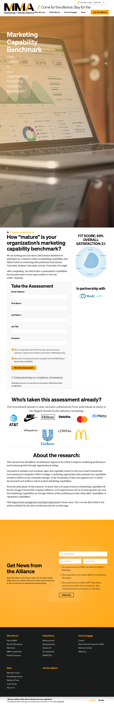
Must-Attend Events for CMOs (91, 644)
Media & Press (13, 680)
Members (11, 647)
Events (81, 640)
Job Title (15, 326)
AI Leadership (48, 651)
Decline (101, 700)
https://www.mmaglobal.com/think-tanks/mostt (36, 502)
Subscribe (97, 2)
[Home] (8, 232)
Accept (92, 700)
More (85, 13)
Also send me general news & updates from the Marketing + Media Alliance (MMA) (39, 360)
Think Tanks (12, 684)
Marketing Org (49, 644)
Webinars (82, 651)
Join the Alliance (100, 12)
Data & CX (47, 647)
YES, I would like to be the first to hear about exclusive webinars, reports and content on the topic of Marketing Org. (40, 351)
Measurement (49, 640)
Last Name (16, 314)
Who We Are (39, 12)
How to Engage (70, 12)
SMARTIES (47, 655)
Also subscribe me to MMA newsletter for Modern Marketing (83, 568)
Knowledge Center (15, 676)
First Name (16, 303)
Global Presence (14, 655)
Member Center (85, 647)
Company (15, 338)
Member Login (86, 2)
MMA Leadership (14, 651)
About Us (11, 687)
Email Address (18, 291)
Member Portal (13, 672)
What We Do (54, 12)
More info (61, 701)
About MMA (12, 640)
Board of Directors (14, 644)
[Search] (104, 2)
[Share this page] (106, 63)
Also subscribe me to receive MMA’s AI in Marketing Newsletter (84, 576)
